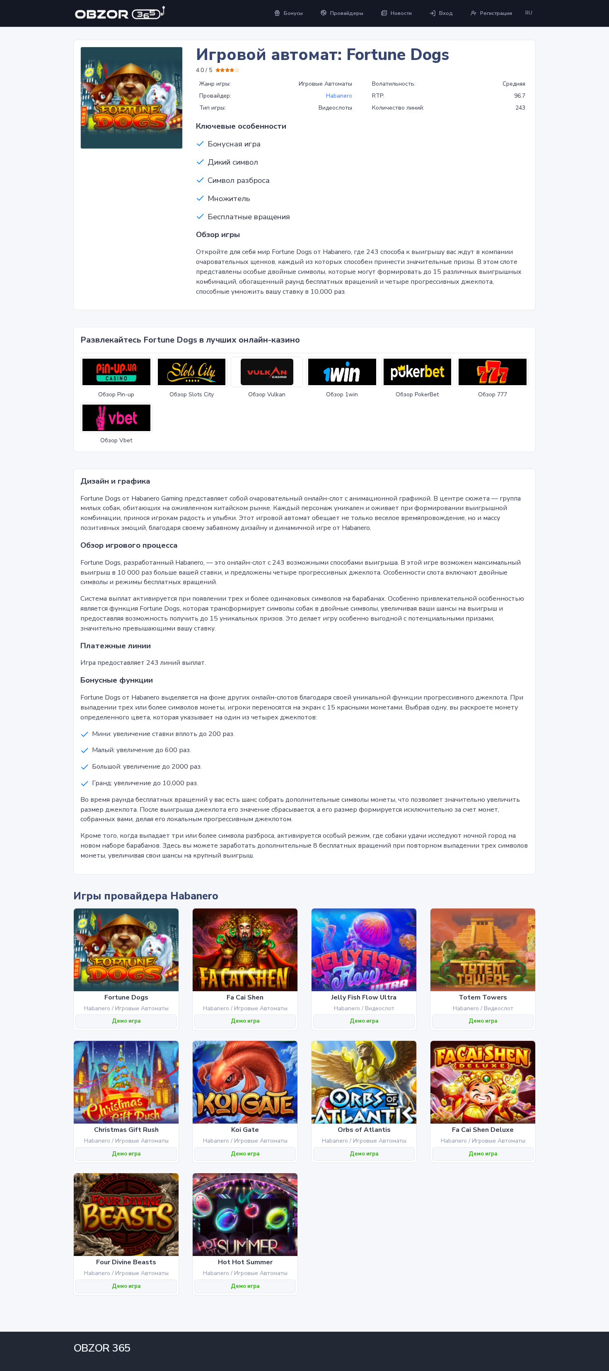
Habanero (339, 96)
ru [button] (528, 13)
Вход (446, 13)
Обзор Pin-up (116, 394)
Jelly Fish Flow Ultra (363, 997)
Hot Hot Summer (245, 1262)
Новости (401, 13)
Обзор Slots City (191, 394)
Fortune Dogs (126, 997)
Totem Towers (483, 997)
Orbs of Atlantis (364, 1129)
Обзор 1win (342, 394)
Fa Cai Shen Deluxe (483, 1129)
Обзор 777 (492, 394)
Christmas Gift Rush (126, 1129)
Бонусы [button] (293, 13)
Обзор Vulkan (266, 394)
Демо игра (126, 1021)
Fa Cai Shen (245, 997)
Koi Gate (245, 1129)
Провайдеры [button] (346, 13)
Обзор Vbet (116, 440)
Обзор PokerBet (417, 394)
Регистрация (496, 13)
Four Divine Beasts (126, 1262)
